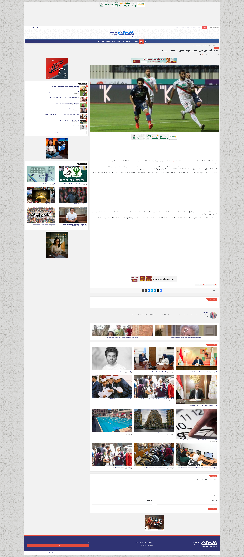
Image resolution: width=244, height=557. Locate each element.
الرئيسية (216, 45)
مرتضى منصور (210, 167)
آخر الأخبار (212, 45)
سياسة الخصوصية (38, 553)
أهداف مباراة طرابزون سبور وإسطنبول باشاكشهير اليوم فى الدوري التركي (64, 92)
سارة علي (205, 312)
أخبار (142, 41)
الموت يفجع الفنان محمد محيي (126, 371)
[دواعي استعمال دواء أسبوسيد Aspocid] (41, 174)
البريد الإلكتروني (213, 500)
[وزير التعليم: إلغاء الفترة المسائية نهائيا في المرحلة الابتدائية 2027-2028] (196, 358)
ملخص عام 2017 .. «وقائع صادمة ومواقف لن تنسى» (44, 203)
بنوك (123, 41)
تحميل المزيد (56, 132)
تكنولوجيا (109, 41)
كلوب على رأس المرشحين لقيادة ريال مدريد (78, 203)
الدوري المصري (211, 284)
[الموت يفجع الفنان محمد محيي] (112, 358)
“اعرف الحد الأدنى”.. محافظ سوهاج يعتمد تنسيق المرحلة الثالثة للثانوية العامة (158, 467)
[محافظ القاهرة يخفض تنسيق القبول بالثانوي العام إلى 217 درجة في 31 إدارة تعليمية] (154, 358)
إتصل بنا (27, 553)
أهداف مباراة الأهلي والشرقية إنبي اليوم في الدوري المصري (67, 103)
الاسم (215, 495)
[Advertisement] (122, 17)
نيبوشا (174, 161)
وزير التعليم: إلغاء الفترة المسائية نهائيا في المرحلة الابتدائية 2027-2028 (202, 371)
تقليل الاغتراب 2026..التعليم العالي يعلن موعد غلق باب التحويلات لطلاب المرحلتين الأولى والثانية (197, 467)
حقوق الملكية (31, 553)
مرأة (114, 41)
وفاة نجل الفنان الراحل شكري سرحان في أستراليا (69, 120)
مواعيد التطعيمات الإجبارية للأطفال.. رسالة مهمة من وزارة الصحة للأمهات (63, 97)
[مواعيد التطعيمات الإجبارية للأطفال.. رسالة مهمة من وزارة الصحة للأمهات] (83, 99)
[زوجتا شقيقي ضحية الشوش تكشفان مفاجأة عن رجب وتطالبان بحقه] (83, 110)
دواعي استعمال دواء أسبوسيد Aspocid (47, 183)
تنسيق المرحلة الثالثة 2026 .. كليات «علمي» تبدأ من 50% (120, 467)
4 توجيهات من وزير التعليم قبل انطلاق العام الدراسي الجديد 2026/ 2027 (202, 405)
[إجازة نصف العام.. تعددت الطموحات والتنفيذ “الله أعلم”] (41, 215)
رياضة (137, 41)
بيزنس (128, 41)
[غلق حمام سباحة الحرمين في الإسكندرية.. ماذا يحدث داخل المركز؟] (112, 420)
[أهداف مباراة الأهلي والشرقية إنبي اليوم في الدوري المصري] (83, 105)
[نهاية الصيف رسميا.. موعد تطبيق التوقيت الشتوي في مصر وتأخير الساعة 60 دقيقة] (196, 424)
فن (132, 41)
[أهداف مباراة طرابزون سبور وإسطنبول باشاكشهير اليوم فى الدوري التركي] (83, 93)
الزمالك (203, 284)
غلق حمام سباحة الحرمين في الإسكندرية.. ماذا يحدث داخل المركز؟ (119, 433)
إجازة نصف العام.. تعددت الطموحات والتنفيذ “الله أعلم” (44, 224)
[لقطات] (122, 34)
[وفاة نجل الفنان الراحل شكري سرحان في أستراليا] (83, 122)
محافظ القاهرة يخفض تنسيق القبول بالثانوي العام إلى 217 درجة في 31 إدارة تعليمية (157, 371)
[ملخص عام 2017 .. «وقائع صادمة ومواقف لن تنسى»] (41, 195)
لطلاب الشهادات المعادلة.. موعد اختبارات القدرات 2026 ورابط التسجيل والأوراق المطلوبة (186, 27)
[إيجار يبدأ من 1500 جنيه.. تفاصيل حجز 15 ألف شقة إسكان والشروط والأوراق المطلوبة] (154, 420)
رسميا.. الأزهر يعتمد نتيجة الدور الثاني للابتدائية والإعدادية (120, 398)
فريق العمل (44, 553)
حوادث (118, 41)
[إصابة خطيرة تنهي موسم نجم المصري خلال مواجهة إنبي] (73, 174)
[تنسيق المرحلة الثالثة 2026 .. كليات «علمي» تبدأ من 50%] (112, 454)
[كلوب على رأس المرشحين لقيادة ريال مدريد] (73, 195)
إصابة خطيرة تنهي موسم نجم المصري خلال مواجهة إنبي (75, 183)
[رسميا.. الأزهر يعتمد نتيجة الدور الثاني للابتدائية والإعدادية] (112, 386)
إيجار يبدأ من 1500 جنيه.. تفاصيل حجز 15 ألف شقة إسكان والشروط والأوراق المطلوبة (157, 433)
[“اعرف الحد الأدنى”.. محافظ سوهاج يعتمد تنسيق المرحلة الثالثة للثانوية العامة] (154, 454)
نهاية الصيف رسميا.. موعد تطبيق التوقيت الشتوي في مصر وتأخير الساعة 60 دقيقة (200, 439)
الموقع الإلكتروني (148, 500)
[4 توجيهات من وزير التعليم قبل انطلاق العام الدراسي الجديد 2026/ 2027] (196, 389)
